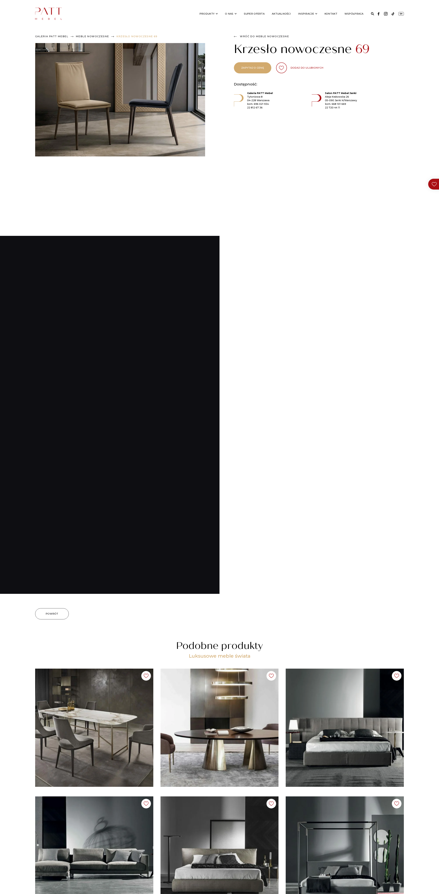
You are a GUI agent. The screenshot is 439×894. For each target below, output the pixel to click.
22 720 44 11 (332, 107)
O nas (229, 13)
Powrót (52, 613)
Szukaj (372, 14)
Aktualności (281, 13)
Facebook (378, 14)
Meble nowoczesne (92, 36)
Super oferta (254, 13)
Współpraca (354, 13)
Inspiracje (306, 13)
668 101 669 (339, 103)
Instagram (386, 14)
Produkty (207, 13)
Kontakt (330, 13)
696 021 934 (261, 103)
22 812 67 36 (255, 107)
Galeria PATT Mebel (51, 36)
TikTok (393, 14)
